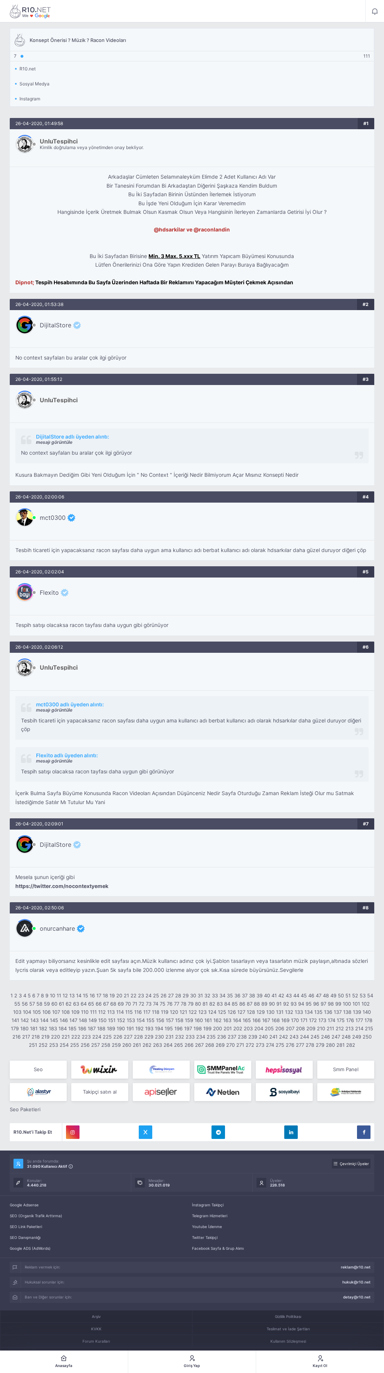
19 (112, 995)
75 (162, 1004)
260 (126, 1045)
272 (250, 1045)
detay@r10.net (356, 1297)
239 (252, 1037)
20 (119, 995)
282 (350, 1045)
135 (318, 1012)
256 (85, 1045)
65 (91, 1004)
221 (66, 1037)
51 (348, 995)
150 (102, 1020)
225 (107, 1037)
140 (367, 1012)
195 (169, 1028)
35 (230, 995)
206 (279, 1028)
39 (259, 995)
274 (270, 1045)
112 (102, 1012)
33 (215, 995)
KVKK (96, 1329)
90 (272, 1004)
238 (242, 1037)
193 (149, 1028)
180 (24, 1028)
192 (139, 1028)
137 (338, 1012)
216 (16, 1037)
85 (235, 1004)
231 (169, 1037)
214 (359, 1028)
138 (347, 1012)
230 (159, 1037)
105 (37, 1012)
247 (336, 1037)
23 (141, 995)
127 (241, 1012)
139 (357, 1012)
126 (232, 1012)
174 (331, 1020)
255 (74, 1045)
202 (237, 1028)
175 (341, 1020)
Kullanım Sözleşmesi (288, 1341)
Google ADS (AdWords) (30, 1248)
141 (15, 1020)
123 (202, 1012)
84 (227, 1004)
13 (72, 995)
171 (304, 1020)
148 (83, 1020)
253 (53, 1045)
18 (105, 995)
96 (316, 1004)
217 (26, 1037)
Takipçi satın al (100, 1092)
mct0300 (53, 517)
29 (186, 995)
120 (174, 1012)
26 (163, 995)
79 (191, 1004)
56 (25, 1004)
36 (237, 995)
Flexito (49, 592)
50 (341, 995)
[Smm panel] (222, 1070)
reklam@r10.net (355, 1267)
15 (85, 995)
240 (263, 1037)
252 (43, 1045)
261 (137, 1045)
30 (193, 995)
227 (128, 1037)
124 (212, 1012)
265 (178, 1045)
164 (237, 1020)
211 (330, 1028)
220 (55, 1037)
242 (283, 1037)
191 (130, 1028)
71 (134, 1004)
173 (322, 1020)
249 (356, 1037)
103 (17, 1012)
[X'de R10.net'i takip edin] (145, 1132)
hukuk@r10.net (356, 1282)
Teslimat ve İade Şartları (288, 1329)
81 (205, 1004)
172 (313, 1020)
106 (46, 1012)
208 (300, 1028)
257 (95, 1045)
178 (368, 1020)
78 (183, 1004)
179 (15, 1028)
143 (34, 1020)
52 (355, 995)
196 (178, 1028)
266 (189, 1045)
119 (164, 1012)
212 (340, 1028)
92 (286, 1004)
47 (318, 995)
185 (72, 1028)
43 (289, 995)
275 (280, 1045)
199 (207, 1028)
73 (149, 1004)
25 (156, 995)
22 (133, 995)
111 (93, 1012)
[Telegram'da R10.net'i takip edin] (218, 1132)
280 (330, 1045)
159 (189, 1020)
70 (128, 1004)
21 (126, 995)
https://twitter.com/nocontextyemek (61, 886)
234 (200, 1037)
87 (249, 1004)
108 (66, 1012)
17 (98, 995)
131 (280, 1012)
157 (170, 1020)
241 (273, 1037)
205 (269, 1028)
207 (290, 1028)
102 (366, 1004)
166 (256, 1020)
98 (331, 1004)
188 (101, 1028)
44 (296, 995)
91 (279, 1004)
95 (309, 1004)
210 (321, 1028)
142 (25, 1020)
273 (260, 1045)
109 (75, 1012)
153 (131, 1020)
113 (111, 1012)
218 (36, 1037)
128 (251, 1012)
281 (340, 1045)
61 (61, 1004)
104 (27, 1012)
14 (78, 995)
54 (370, 995)
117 (146, 1012)
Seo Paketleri (25, 1109)
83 (220, 1004)
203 (248, 1028)
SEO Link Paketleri (26, 1226)
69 (121, 1004)
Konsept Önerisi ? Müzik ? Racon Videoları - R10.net (30, 11)
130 (270, 1012)
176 (350, 1020)
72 (141, 1004)
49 (333, 995)
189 (111, 1028)
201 (228, 1028)
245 (315, 1037)
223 (86, 1037)
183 (53, 1028)
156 (160, 1020)
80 (198, 1004)
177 (359, 1020)
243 (294, 1037)
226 (117, 1037)
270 (230, 1045)
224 (96, 1037)
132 (289, 1012)
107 (56, 1012)
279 (320, 1045)
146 (64, 1020)
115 (129, 1012)
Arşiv (96, 1316)
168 (276, 1020)
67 (106, 1004)
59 (47, 1004)
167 (266, 1020)
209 (310, 1028)
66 (99, 1004)
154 (140, 1020)
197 (188, 1028)
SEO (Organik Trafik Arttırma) (36, 1215)
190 (121, 1028)
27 (171, 995)
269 (220, 1045)
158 (179, 1020)
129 (260, 1012)
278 (310, 1045)
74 (155, 1004)
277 (300, 1045)
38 (252, 995)
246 (325, 1037)
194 (159, 1028)
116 (138, 1012)
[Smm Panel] (284, 1070)
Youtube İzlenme (207, 1226)
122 (193, 1012)
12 (65, 995)
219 (45, 1037)
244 (304, 1037)
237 (232, 1037)
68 (113, 1004)
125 (222, 1012)
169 (285, 1020)
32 (207, 995)
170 (295, 1020)
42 (281, 995)
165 (247, 1020)
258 (105, 1045)
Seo (38, 1069)
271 (240, 1045)
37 (245, 995)
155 (150, 1020)
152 (121, 1020)
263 (157, 1045)
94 (301, 1004)
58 (39, 1004)
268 (209, 1045)
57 (32, 1004)
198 (198, 1028)
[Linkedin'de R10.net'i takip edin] (291, 1132)
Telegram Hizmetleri (209, 1215)
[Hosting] (161, 1070)
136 (328, 1012)
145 (54, 1020)
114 (120, 1012)
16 (92, 995)
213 (349, 1028)
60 (54, 1004)
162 (217, 1020)
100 (347, 1004)
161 (208, 1020)
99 (338, 1004)
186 (82, 1028)
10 (52, 995)
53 (363, 995)
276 (290, 1045)
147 (73, 1020)
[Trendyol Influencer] (99, 1070)
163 (227, 1020)
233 (190, 1037)
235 (211, 1037)
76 (169, 1004)
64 (84, 1004)
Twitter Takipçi (205, 1237)
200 (217, 1028)
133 (299, 1012)
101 (356, 1004)
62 (69, 1004)
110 (84, 1012)
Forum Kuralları (96, 1341)
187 (92, 1028)
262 (147, 1045)
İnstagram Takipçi (208, 1205)
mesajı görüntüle (54, 442)
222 (75, 1037)
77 (176, 1004)
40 (267, 995)
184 (62, 1028)
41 (274, 995)
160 (199, 1020)
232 (179, 1037)
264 (168, 1045)
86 (242, 1004)
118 (155, 1012)
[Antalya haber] (345, 1092)
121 (183, 1012)
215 (369, 1028)
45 (304, 995)
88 (257, 1004)
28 (178, 995)
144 (44, 1020)
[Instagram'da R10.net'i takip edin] (73, 1132)
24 (149, 995)
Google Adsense (24, 1205)
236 (221, 1037)
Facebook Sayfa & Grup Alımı (218, 1248)
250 (367, 1037)
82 (212, 1004)
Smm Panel (345, 1069)
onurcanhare (57, 928)
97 (323, 1004)
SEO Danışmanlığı (25, 1237)
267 (199, 1045)
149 (92, 1020)
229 (148, 1037)
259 (116, 1045)
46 (311, 995)
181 (34, 1028)
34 (222, 995)
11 (59, 995)
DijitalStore (55, 325)
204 (258, 1028)
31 (200, 995)
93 (294, 1004)
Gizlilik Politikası (288, 1316)
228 (138, 1037)
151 (112, 1020)
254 (64, 1045)
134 (308, 1012)
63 (76, 1004)
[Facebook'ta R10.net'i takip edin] (363, 1132)
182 (43, 1028)
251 (33, 1045)
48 (326, 995)
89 (264, 1004)
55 (17, 1004)
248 (346, 1037)
